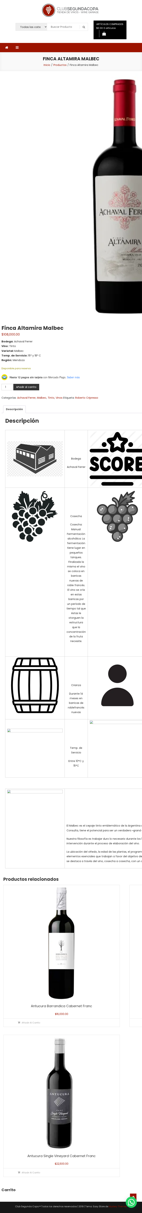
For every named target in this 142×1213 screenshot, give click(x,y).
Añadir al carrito (26, 387)
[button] (131, 1202)
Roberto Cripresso (86, 398)
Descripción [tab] (14, 409)
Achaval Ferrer (26, 398)
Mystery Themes (118, 1206)
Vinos (59, 398)
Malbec (41, 398)
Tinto (51, 398)
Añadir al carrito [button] (31, 1022)
